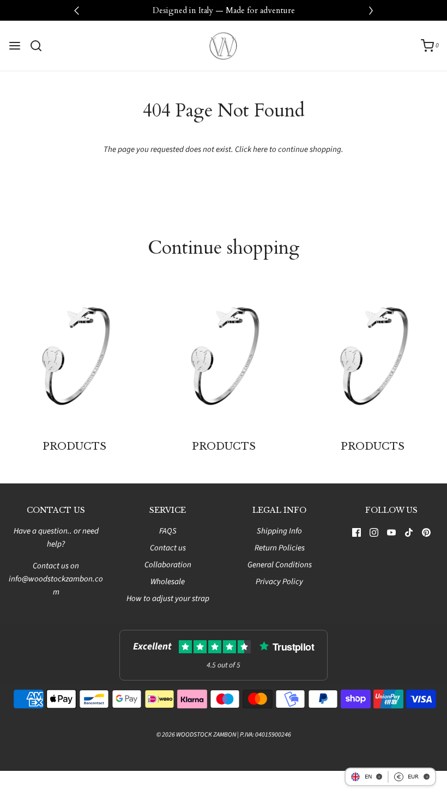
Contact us (168, 548)
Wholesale (167, 581)
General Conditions (279, 565)
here (260, 149)
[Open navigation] (14, 45)
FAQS (168, 531)
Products (74, 446)
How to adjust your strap (167, 598)
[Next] (370, 10)
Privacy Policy (279, 581)
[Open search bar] (40, 45)
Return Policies (280, 548)
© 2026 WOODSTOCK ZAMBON (196, 734)
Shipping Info (279, 531)
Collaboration (167, 565)
